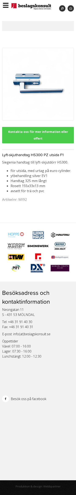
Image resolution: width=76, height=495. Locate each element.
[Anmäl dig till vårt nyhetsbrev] (70, 8)
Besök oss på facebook (28, 399)
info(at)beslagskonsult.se (31, 334)
